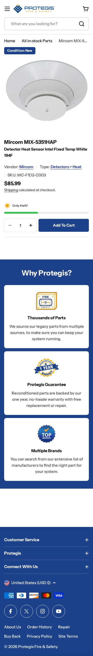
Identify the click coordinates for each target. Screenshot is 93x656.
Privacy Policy (39, 636)
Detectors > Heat (66, 166)
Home (9, 40)
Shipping (11, 190)
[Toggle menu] (7, 9)
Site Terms (68, 636)
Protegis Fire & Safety (37, 646)
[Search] (82, 24)
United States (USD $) (31, 582)
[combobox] (46, 23)
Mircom (26, 166)
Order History (39, 626)
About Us (12, 626)
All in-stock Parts (37, 40)
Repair (64, 626)
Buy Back (12, 636)
